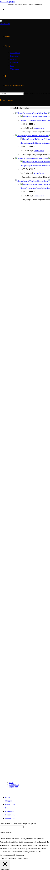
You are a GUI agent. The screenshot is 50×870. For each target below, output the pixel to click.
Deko (7, 808)
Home (7, 797)
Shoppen (8, 801)
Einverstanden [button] (23, 858)
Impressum (13, 787)
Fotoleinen (9, 811)
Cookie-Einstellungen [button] (8, 858)
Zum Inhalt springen (7, 2)
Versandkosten (39, 128)
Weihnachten (10, 818)
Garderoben (10, 815)
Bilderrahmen (10, 804)
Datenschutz (14, 785)
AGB (11, 782)
